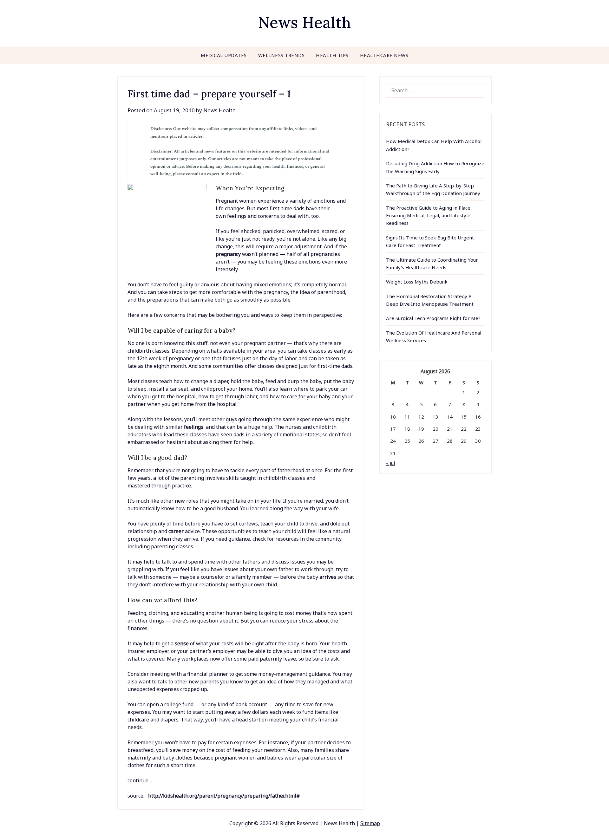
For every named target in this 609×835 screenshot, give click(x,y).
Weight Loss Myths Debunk (417, 281)
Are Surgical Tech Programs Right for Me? (433, 318)
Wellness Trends (281, 55)
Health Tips (332, 55)
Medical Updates (224, 55)
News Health (304, 22)
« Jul (390, 463)
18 (407, 429)
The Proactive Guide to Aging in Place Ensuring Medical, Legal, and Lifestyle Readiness (428, 215)
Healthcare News (384, 55)
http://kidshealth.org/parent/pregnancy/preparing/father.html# (224, 795)
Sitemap (370, 823)
